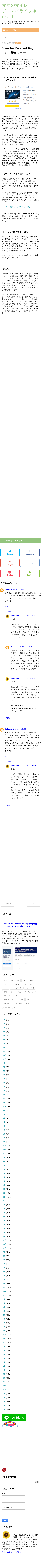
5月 (4, 1032)
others (24, 984)
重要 (13, 999)
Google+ (10, 564)
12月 (5, 1051)
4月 (4, 1035)
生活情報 (20, 999)
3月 (4, 1039)
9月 (4, 1063)
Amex (5, 980)
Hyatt (31, 980)
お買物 (5, 992)
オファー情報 (30, 988)
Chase (17, 980)
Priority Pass (32, 984)
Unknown (8, 589)
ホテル (18, 995)
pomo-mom (15, 615)
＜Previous (7, 903)
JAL (10, 984)
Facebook (30, 554)
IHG (4, 984)
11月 (5, 1055)
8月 (4, 1020)
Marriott (16, 984)
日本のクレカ (7, 1003)
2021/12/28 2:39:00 (19, 589)
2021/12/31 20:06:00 (29, 765)
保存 (14, 1007)
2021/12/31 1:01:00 (19, 729)
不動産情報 (6, 1007)
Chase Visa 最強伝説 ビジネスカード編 (16, 207)
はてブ (30, 563)
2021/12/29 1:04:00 (28, 615)
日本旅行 (27, 1003)
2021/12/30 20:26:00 (25, 647)
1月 (4, 1047)
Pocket (10, 575)
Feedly (29, 575)
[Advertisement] (20, 341)
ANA (11, 980)
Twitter (10, 554)
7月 (4, 1024)
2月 (4, 1043)
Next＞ (33, 903)
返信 (6, 607)
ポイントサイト (8, 995)
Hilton (24, 980)
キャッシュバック (16, 992)
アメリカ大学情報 (16, 988)
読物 (28, 999)
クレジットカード (30, 992)
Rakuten (5, 988)
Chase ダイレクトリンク (20, 108)
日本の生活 (18, 1003)
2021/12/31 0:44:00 (28, 678)
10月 (5, 1059)
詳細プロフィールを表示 (11, 1552)
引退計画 (6, 999)
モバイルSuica (27, 995)
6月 (4, 1028)
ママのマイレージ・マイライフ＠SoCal (19, 11)
